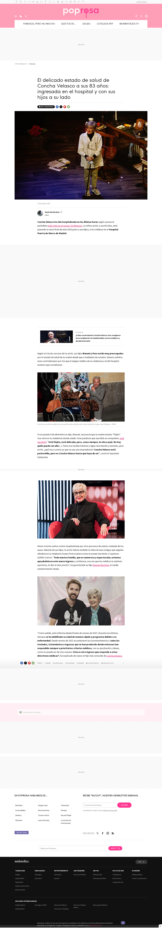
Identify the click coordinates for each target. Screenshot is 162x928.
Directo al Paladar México (80, 906)
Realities (19, 805)
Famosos (32, 64)
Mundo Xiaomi (20, 890)
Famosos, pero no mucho (39, 23)
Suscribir (124, 805)
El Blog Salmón (137, 875)
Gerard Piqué (66, 815)
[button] (53, 212)
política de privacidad (110, 810)
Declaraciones (58, 663)
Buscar (26, 16)
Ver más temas (21, 833)
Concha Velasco (114, 655)
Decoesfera (117, 878)
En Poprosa (79, 332)
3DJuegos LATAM (40, 905)
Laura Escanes (43, 820)
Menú (16, 16)
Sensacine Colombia (61, 909)
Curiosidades (70, 663)
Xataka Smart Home (22, 886)
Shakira (18, 815)
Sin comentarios (47, 107)
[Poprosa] (81, 12)
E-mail (68, 106)
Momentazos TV (129, 23)
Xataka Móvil (19, 878)
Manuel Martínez (101, 565)
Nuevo (21, 16)
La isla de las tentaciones (66, 821)
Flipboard (64, 106)
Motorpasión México (100, 905)
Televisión (65, 805)
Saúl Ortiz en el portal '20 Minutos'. (65, 225)
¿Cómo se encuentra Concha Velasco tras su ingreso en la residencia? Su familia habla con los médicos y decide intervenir (98, 338)
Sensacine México (60, 905)
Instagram (146, 16)
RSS (113, 833)
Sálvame (18, 820)
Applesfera (19, 882)
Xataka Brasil (19, 909)
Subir (140, 862)
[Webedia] (22, 861)
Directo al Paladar (80, 875)
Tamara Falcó (43, 815)
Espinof (57, 878)
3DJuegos (38, 875)
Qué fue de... (68, 23)
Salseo (86, 23)
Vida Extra (38, 878)
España (48, 663)
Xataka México (20, 905)
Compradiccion (118, 882)
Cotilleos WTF (105, 23)
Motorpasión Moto (99, 878)
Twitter (141, 16)
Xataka (17, 875)
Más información (95, 925)
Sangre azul (43, 805)
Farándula (80, 663)
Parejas (64, 810)
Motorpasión (97, 875)
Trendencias (117, 875)
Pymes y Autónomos (139, 878)
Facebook (136, 16)
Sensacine (58, 875)
